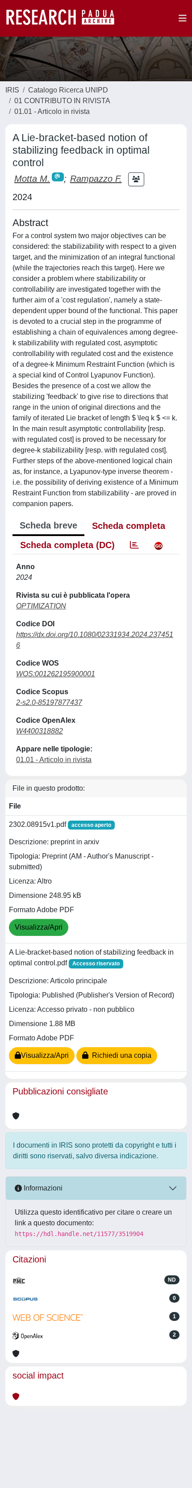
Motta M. (32, 179)
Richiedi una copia (119, 1055)
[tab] (134, 545)
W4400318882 (39, 731)
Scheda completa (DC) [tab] (67, 545)
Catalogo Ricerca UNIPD (68, 90)
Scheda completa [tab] (128, 526)
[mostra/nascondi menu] (183, 18)
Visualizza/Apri (39, 927)
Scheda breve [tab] (48, 525)
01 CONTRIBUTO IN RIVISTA (62, 101)
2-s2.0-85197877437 (49, 702)
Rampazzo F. (96, 179)
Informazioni (42, 1188)
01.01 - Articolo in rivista (52, 111)
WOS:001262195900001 (55, 674)
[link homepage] (64, 18)
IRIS (12, 90)
